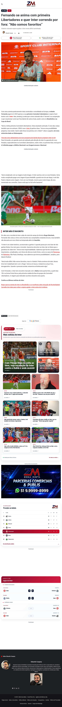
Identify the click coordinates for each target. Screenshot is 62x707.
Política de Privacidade (55, 700)
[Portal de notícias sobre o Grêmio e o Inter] (31, 4)
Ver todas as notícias (54, 457)
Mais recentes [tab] (19, 328)
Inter (9, 10)
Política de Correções (32, 700)
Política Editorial (22, 700)
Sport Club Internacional (13, 315)
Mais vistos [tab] (9, 328)
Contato (47, 700)
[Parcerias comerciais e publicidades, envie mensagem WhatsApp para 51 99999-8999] (31, 481)
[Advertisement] (31, 98)
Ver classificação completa (31, 543)
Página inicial (5, 700)
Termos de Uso (23, 703)
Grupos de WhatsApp (37, 703)
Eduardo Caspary (9, 33)
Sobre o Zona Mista (13, 700)
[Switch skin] (2, 5)
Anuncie (29, 703)
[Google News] (34, 321)
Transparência (41, 700)
